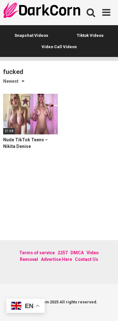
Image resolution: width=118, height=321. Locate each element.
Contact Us (86, 259)
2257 (63, 252)
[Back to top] (106, 308)
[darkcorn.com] (42, 11)
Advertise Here (56, 259)
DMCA (77, 252)
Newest (11, 81)
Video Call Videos (59, 46)
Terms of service (37, 252)
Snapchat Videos (31, 35)
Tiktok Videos (90, 35)
